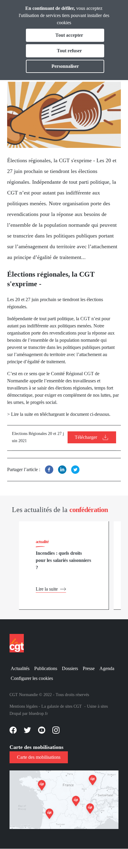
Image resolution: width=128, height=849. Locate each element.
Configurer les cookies (32, 678)
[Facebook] (49, 469)
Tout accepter (69, 35)
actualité (42, 542)
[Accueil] (19, 643)
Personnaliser (65, 66)
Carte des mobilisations (38, 757)
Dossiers (70, 668)
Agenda (106, 668)
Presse (89, 668)
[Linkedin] (62, 469)
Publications (45, 668)
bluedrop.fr (38, 713)
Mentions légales (24, 706)
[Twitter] (75, 469)
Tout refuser (69, 50)
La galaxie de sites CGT (61, 706)
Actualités (20, 668)
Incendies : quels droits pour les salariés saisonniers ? (63, 560)
